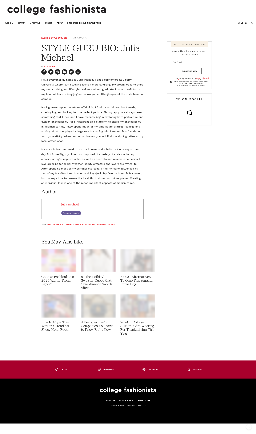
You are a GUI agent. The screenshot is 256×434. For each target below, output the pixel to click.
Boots (56, 225)
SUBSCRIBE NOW (189, 71)
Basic (49, 225)
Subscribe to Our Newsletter (84, 23)
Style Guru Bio (59, 38)
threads (197, 369)
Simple (78, 225)
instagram (108, 369)
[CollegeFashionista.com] (56, 9)
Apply (60, 23)
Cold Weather (67, 225)
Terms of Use (143, 401)
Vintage (111, 225)
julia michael (50, 66)
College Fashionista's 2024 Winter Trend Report (57, 280)
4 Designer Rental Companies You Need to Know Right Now (97, 326)
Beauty (21, 23)
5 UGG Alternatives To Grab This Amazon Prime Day (136, 280)
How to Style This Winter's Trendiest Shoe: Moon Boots (55, 326)
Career (48, 23)
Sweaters (102, 225)
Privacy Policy (126, 401)
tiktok (63, 369)
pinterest (153, 369)
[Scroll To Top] (249, 427)
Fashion (8, 23)
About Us (110, 401)
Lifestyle (35, 23)
